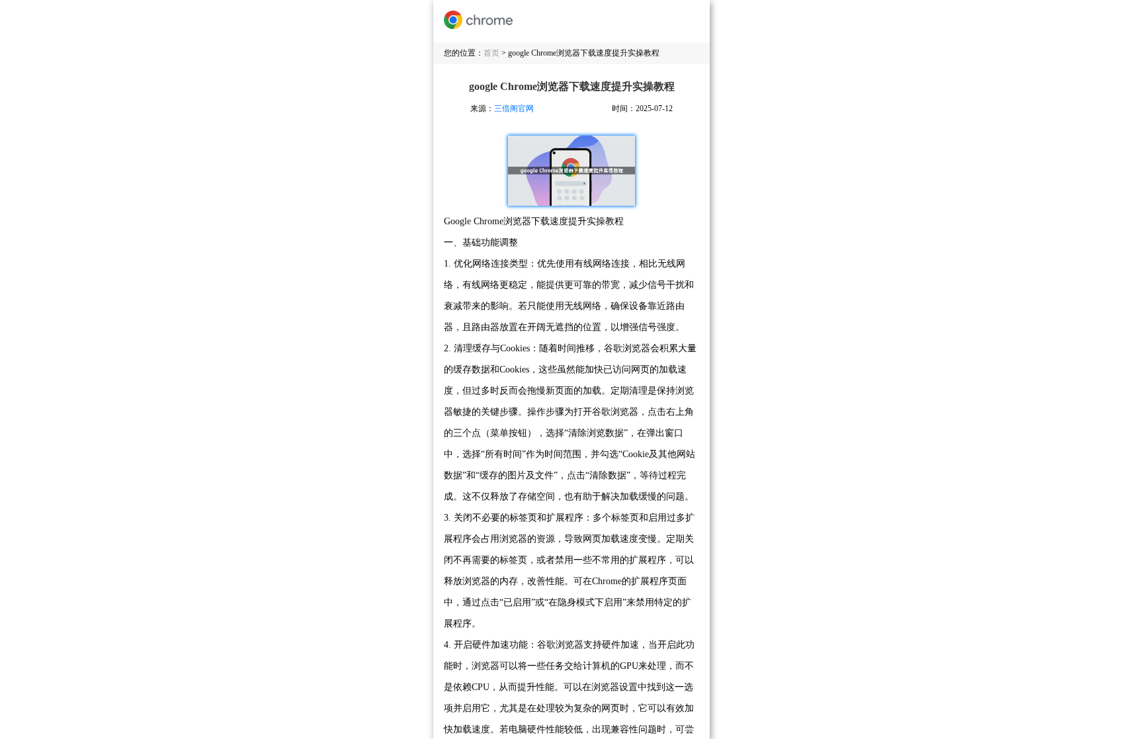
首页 (491, 53)
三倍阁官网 (514, 108)
